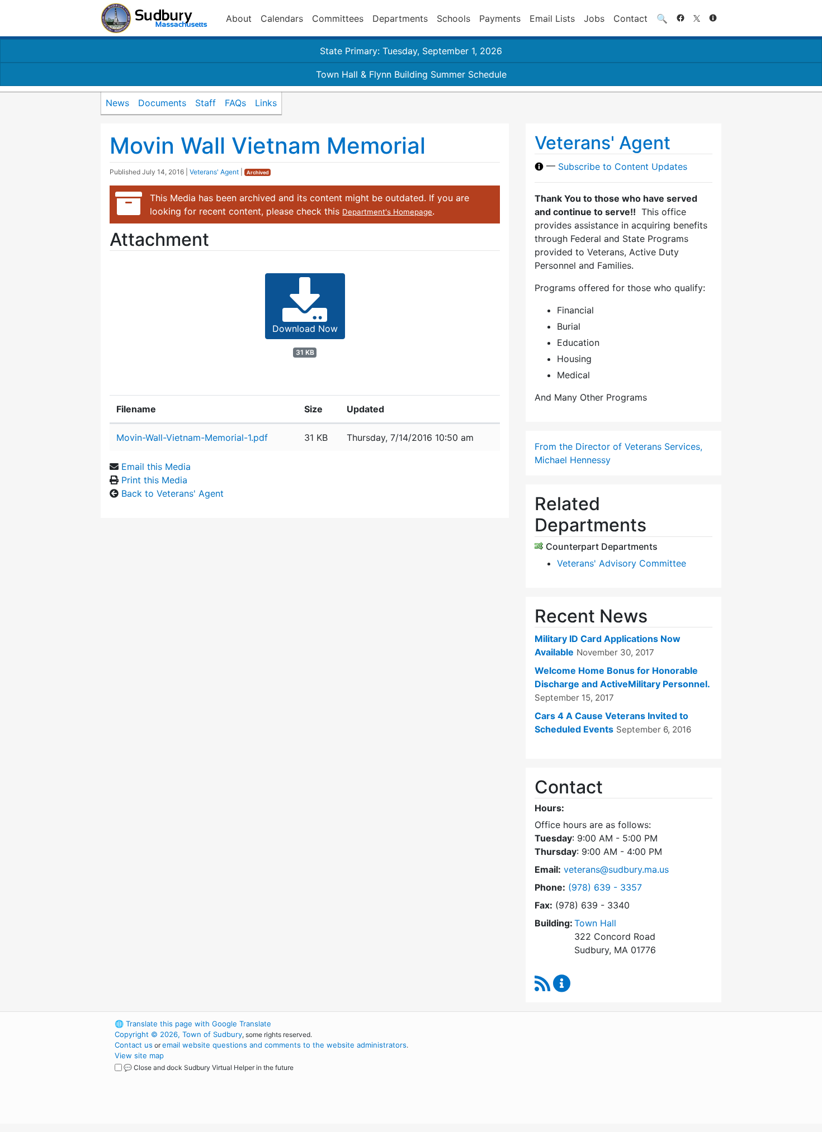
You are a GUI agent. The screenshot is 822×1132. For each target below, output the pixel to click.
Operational (590, 1076)
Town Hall (595, 923)
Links (266, 102)
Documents (162, 102)
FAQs (235, 102)
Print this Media (154, 480)
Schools (453, 18)
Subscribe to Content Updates (622, 166)
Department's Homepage (387, 211)
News (117, 102)
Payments (500, 18)
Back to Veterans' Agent (172, 493)
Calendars (282, 18)
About (239, 18)
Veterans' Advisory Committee (621, 563)
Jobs (594, 18)
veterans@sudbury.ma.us (616, 869)
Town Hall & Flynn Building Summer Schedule (411, 74)
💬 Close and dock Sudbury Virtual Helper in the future (209, 1067)
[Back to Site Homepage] (154, 18)
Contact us (134, 1044)
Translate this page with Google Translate (193, 1023)
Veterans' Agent (214, 172)
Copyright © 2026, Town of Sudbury (178, 1034)
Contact (630, 18)
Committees (337, 18)
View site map (139, 1055)
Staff (205, 102)
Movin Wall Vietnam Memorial (268, 145)
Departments (400, 18)
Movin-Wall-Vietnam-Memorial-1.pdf (192, 437)
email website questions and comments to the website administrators (284, 1044)
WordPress (570, 1023)
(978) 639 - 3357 (605, 887)
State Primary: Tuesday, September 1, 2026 (411, 50)
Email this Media (156, 466)
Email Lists (552, 18)
